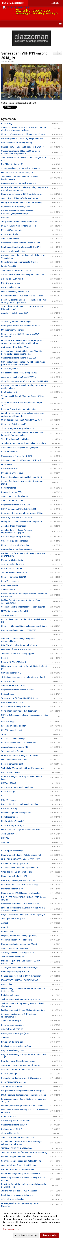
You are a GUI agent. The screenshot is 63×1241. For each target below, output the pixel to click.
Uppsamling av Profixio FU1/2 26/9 (16, 456)
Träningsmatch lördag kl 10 (13, 919)
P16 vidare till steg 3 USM (12, 560)
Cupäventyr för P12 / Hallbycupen (15, 207)
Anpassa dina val (11, 1229)
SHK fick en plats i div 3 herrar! (14, 496)
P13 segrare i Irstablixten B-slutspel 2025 (19, 373)
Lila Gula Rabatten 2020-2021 (14, 760)
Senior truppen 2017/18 (11, 1086)
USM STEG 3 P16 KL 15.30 (12, 702)
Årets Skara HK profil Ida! (12, 500)
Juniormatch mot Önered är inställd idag (19, 1165)
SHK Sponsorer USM (10, 238)
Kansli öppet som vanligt (12, 851)
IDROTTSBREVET (8, 1116)
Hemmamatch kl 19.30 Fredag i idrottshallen (20, 893)
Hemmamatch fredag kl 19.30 (14, 876)
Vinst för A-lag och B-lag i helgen (15, 439)
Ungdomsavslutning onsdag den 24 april (19, 944)
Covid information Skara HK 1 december (19, 711)
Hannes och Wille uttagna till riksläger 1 (18, 183)
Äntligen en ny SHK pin (11, 1021)
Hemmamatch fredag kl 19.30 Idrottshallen (20, 904)
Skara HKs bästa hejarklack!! (13, 424)
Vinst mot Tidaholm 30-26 (12, 564)
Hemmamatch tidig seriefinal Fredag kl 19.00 (20, 243)
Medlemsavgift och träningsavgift (16, 813)
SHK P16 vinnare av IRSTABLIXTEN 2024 (18, 509)
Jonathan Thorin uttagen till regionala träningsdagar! (24, 443)
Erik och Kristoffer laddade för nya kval (18, 172)
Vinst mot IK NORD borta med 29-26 (17, 1069)
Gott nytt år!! (6, 984)
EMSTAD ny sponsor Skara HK (14, 611)
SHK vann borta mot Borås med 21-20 (17, 1137)
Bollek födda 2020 (9, 469)
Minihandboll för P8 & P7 (12, 889)
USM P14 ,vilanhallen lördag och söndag (19, 645)
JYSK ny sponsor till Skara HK (14, 573)
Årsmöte (5, 927)
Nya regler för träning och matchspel (17, 787)
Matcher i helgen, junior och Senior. (16, 1157)
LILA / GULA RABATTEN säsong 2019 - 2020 (20, 859)
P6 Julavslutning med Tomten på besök (18, 226)
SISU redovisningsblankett (13, 1199)
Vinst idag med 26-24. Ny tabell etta (16, 872)
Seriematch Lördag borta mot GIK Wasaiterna (21, 1078)
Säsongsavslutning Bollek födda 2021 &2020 (21, 168)
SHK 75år (5, 838)
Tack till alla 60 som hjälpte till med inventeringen (22, 768)
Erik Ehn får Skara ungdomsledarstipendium (20, 829)
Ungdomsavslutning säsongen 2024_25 (18, 358)
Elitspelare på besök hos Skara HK (16, 649)
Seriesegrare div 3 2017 (11, 1129)
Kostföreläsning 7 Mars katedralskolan (18, 1061)
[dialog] (31, 1224)
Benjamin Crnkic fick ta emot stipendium (19, 409)
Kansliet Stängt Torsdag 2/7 (13, 825)
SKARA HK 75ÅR (8, 783)
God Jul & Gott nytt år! (10, 772)
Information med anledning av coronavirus (19, 755)
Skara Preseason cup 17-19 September (18, 743)
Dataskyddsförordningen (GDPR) (15, 1033)
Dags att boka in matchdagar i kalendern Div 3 (21, 477)
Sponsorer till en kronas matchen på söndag (20, 1065)
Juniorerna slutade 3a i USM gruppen (17, 654)
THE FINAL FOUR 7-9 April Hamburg (17, 1148)
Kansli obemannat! (9, 452)
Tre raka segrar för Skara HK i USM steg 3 (19, 698)
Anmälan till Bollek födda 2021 (14, 313)
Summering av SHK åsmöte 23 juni (16, 321)
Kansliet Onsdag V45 (10, 1074)
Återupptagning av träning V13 (14, 747)
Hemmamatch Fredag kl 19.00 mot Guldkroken (21, 194)
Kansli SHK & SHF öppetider (13, 1082)
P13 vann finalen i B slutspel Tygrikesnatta (19, 867)
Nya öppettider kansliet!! (12, 1042)
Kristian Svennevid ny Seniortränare (16, 1046)
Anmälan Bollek (8, 589)
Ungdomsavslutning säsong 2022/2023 (18, 630)
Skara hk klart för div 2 (11, 1133)
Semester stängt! (8, 488)
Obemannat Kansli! (9, 585)
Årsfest (4, 923)
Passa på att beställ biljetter (13, 726)
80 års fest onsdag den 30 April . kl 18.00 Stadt (21, 420)
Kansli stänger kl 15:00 (11, 368)
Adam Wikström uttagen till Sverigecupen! (19, 447)
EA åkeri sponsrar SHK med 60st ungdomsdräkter (23, 1010)
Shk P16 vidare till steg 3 (11, 730)
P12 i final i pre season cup (13, 738)
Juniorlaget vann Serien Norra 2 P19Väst (18, 377)
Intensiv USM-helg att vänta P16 (15, 291)
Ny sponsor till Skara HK (11, 568)
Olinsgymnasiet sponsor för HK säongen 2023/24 (23, 607)
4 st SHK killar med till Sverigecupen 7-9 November (23, 274)
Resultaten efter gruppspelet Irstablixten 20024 (21, 513)
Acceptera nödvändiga (26, 1235)
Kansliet (4, 658)
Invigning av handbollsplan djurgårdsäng (19, 935)
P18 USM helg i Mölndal (11, 283)
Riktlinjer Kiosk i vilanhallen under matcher (19, 804)
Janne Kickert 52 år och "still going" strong (20, 198)
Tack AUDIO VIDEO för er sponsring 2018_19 (20, 999)
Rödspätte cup (7, 694)
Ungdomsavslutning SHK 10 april (15, 505)
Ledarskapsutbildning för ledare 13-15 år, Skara (22, 1105)
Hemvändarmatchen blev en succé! (16, 549)
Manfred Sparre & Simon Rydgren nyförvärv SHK (22, 138)
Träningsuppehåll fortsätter (13, 751)
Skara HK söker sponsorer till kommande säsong (23, 134)
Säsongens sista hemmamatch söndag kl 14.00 (22, 967)
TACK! (3, 734)
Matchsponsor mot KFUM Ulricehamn (17, 1169)
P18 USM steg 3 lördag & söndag (16, 536)
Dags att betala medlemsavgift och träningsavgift (23, 914)
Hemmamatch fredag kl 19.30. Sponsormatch (21, 855)
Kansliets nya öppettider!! (12, 1025)
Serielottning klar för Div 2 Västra (15, 1120)
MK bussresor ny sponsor (12, 330)
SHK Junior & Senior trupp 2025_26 (16, 270)
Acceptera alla (50, 1235)
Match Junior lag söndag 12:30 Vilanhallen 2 (20, 1173)
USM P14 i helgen (9, 800)
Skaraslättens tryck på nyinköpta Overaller (19, 262)
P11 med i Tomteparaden (12, 230)
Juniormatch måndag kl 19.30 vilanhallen (19, 1191)
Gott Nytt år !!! (7, 217)
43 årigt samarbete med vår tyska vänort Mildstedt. (23, 677)
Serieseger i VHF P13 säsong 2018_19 (17, 952)
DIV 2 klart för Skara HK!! (12, 164)
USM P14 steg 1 (8, 721)
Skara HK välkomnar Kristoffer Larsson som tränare (23, 626)
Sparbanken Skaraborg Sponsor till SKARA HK (21, 247)
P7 (2, 796)
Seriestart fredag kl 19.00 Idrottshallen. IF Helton (22, 296)
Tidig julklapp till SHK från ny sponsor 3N (19, 221)
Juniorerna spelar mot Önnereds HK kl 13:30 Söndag (24, 1152)
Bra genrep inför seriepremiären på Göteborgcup (22, 1091)
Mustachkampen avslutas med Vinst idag (19, 884)
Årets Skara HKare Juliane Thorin (15, 347)
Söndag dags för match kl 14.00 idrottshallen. (21, 976)
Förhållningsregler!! (9, 817)
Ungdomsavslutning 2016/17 (14, 1125)
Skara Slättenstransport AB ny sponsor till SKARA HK (24, 381)
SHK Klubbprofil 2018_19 (12, 1029)
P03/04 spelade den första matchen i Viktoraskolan (23, 1095)
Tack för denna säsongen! (12, 957)
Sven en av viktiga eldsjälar (13, 251)
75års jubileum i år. (9, 834)
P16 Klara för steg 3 (9, 808)
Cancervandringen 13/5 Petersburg (16, 940)
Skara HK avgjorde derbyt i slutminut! (17, 428)
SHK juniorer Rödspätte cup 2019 (15, 948)
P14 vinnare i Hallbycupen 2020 (14, 863)
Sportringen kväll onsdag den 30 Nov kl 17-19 (21, 1161)
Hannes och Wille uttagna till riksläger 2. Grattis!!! (22, 147)
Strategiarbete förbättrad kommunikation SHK (21, 326)
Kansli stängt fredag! (10, 234)
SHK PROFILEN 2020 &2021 (13, 685)
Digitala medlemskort (10, 995)
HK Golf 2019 (7, 931)
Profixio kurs (6, 464)
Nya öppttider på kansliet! (12, 821)
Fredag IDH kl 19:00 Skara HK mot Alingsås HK (21, 522)
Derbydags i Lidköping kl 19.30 (15, 972)
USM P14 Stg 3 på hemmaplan (14, 541)
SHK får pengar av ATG (11, 673)
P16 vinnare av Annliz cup (12, 473)
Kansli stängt (7, 123)
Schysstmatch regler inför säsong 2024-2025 (21, 460)
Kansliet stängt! (8, 681)
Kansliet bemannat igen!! (12, 764)
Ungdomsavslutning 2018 (12, 1050)
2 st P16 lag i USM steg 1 (12, 279)
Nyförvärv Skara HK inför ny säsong (16, 142)
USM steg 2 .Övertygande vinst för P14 (18, 880)
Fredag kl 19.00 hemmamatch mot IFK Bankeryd (22, 202)
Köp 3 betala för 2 (9, 392)
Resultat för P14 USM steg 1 (13, 662)
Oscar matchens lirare (10, 287)
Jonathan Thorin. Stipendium (13, 526)
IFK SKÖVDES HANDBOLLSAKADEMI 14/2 (19, 980)
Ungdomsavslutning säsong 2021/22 (17, 690)
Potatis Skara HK (8, 266)
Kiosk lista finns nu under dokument (17, 1195)
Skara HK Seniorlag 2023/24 (13, 577)
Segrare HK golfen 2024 (11, 492)
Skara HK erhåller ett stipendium (15, 545)
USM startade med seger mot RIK (16, 707)
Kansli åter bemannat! (10, 581)
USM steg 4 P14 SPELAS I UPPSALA (17, 517)
